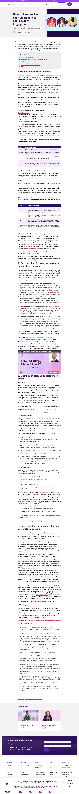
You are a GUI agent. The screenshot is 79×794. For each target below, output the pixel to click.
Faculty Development (29, 698)
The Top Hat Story (38, 765)
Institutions (25, 4)
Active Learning (21, 698)
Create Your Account (61, 4)
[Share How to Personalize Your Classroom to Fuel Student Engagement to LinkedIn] (15, 49)
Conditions (39, 772)
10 (39, 502)
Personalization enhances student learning (30, 64)
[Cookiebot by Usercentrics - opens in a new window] (7, 792)
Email (45, 739)
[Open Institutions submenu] (28, 4)
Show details (56, 791)
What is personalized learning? (27, 57)
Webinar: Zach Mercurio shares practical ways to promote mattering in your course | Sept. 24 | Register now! (39, 0)
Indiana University (65, 770)
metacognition (43, 492)
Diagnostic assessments (30, 160)
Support (47, 4)
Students (39, 4)
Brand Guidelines (24, 777)
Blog (21, 767)
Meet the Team (38, 767)
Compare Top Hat (53, 772)
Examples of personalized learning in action (30, 61)
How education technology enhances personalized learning (34, 63)
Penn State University (66, 767)
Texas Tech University (66, 765)
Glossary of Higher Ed (25, 774)
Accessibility (9, 774)
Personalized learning (23, 112)
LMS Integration (10, 777)
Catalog (8, 770)
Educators (19, 4)
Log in (69, 4)
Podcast (22, 772)
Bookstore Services (53, 767)
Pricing (43, 4)
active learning (25, 91)
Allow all (70, 780)
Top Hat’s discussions (48, 292)
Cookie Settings (53, 777)
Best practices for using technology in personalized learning (34, 59)
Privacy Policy (38, 777)
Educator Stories (24, 770)
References (23, 66)
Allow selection (70, 783)
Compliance (40, 774)
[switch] (30, 792)
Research (51, 774)
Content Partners (53, 770)
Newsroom (37, 770)
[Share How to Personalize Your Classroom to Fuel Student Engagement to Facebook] (15, 41)
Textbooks (32, 4)
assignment (55, 563)
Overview (9, 765)
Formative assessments (32, 339)
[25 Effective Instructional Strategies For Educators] (28, 720)
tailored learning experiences (31, 248)
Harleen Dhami (19, 32)
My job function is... (47, 744)
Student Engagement (37, 698)
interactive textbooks (42, 594)
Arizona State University (67, 772)
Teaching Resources (25, 765)
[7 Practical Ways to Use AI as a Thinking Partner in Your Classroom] (50, 720)
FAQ (50, 765)
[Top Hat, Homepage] (10, 4)
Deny (70, 786)
